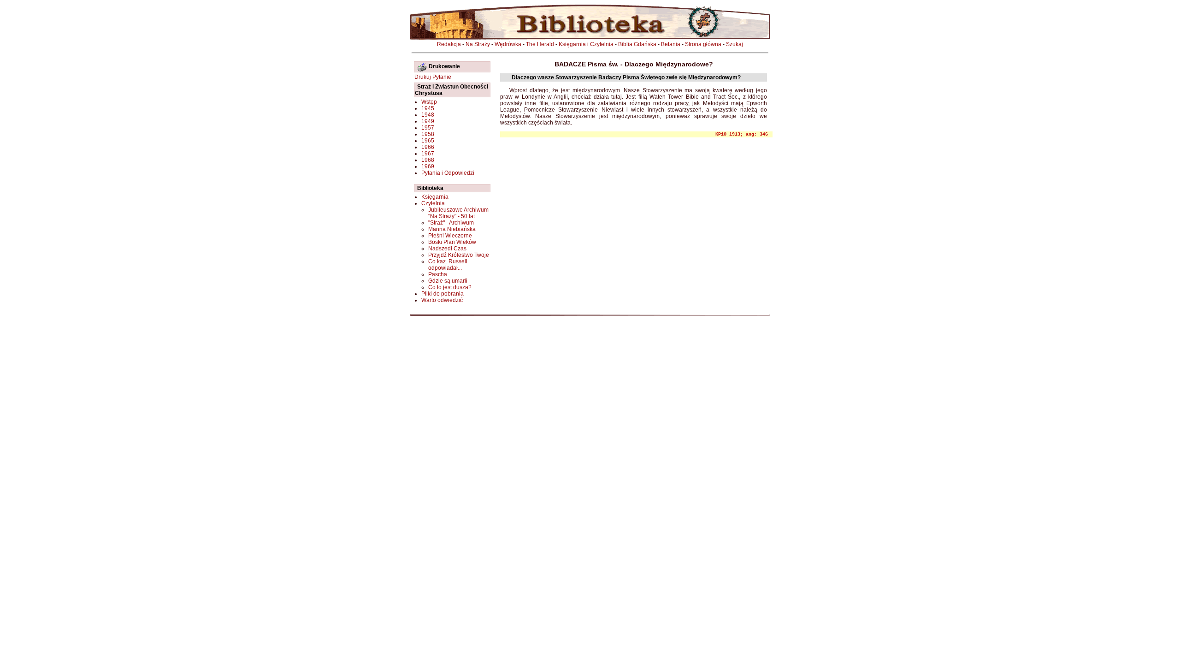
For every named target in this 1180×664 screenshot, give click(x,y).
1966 (427, 147)
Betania (670, 44)
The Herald (540, 44)
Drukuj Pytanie (432, 77)
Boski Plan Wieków (452, 242)
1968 (427, 160)
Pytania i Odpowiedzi (447, 173)
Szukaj (734, 44)
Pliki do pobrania (442, 293)
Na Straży (478, 44)
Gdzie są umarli (447, 281)
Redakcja (449, 44)
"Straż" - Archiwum (451, 222)
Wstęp (429, 102)
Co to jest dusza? (450, 287)
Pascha (437, 274)
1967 (427, 153)
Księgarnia (434, 197)
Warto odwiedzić (442, 300)
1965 (427, 140)
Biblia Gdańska (637, 44)
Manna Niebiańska (452, 229)
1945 (427, 108)
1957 (427, 128)
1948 (427, 115)
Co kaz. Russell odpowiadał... (447, 264)
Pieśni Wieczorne (450, 235)
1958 (427, 134)
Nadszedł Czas (447, 248)
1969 (427, 166)
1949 (427, 121)
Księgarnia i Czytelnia (586, 44)
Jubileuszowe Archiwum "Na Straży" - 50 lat (458, 213)
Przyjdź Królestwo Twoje (458, 255)
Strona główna (703, 44)
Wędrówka (508, 44)
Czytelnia (433, 203)
